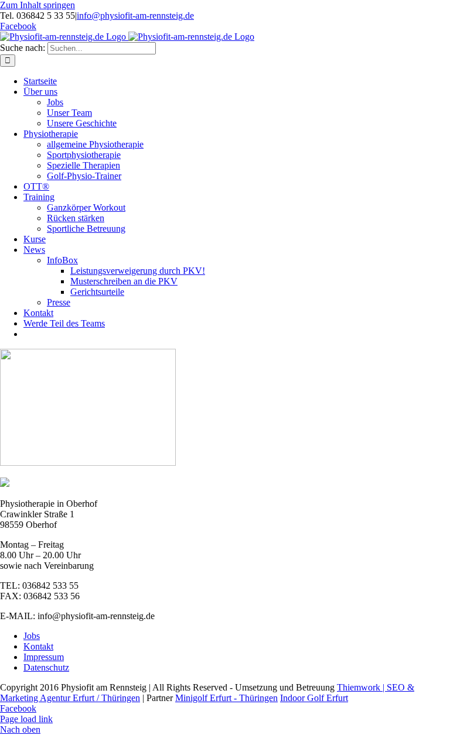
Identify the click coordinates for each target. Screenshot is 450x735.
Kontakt (38, 646)
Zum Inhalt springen (37, 5)
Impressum (43, 657)
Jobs (31, 636)
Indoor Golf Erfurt (314, 698)
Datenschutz (46, 667)
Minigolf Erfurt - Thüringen (226, 698)
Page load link (26, 719)
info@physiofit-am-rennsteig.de (135, 15)
